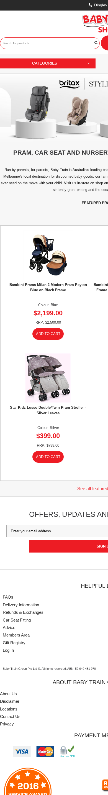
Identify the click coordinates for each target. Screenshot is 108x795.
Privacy (7, 724)
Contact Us (10, 716)
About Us (8, 693)
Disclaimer (9, 701)
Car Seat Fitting (17, 620)
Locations (8, 709)
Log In (8, 650)
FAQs (8, 597)
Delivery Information (21, 604)
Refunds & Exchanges (23, 612)
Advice (9, 627)
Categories (44, 63)
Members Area (16, 635)
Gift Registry (14, 642)
